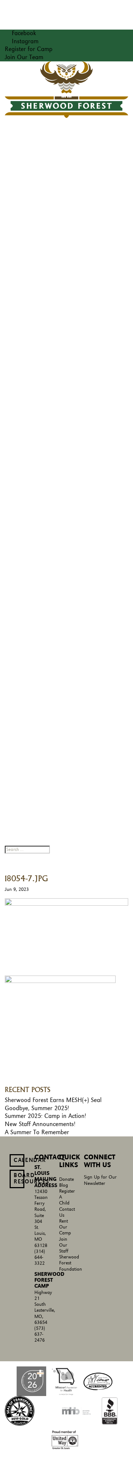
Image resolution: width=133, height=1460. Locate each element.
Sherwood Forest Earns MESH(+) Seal (53, 1100)
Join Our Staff (63, 1245)
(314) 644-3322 (39, 1257)
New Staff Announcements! (40, 1124)
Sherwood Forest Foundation (70, 1263)
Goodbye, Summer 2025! (37, 1108)
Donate (66, 1179)
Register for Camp (28, 49)
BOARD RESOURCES (19, 1178)
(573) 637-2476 (39, 1334)
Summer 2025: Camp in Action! (45, 1116)
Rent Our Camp (65, 1227)
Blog (63, 1185)
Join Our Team (24, 57)
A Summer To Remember (37, 1132)
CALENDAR (19, 1160)
